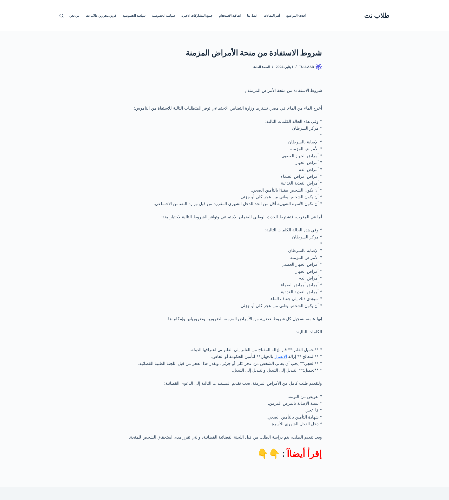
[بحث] (61, 16)
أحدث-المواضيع (296, 15)
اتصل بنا (252, 15)
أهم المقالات (272, 15)
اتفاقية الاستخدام (230, 15)
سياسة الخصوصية (163, 15)
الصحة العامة (261, 67)
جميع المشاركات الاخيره (197, 15)
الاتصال (280, 356)
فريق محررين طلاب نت (101, 15)
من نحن (74, 15)
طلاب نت (376, 15)
